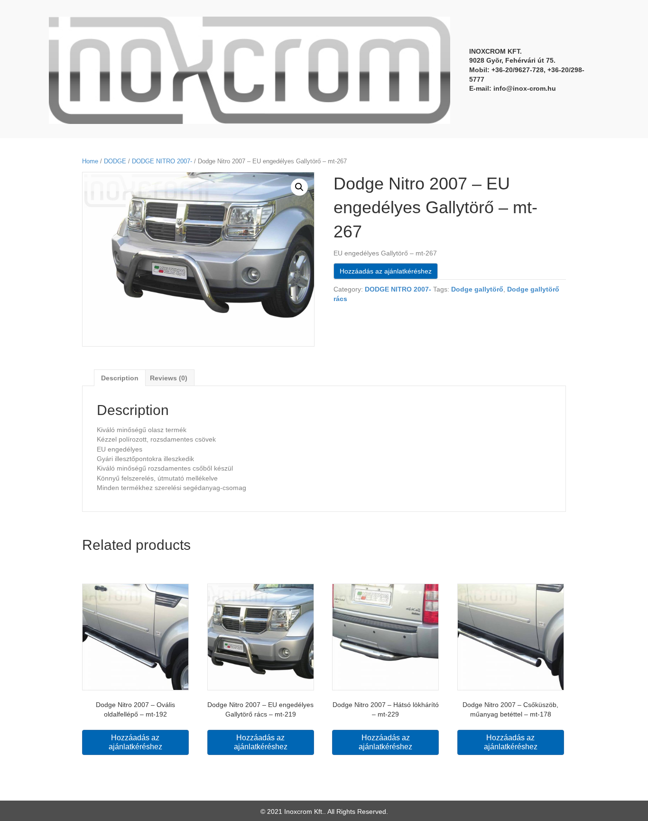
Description (120, 378)
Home (90, 161)
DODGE (115, 161)
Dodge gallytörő (477, 289)
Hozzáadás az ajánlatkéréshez (386, 271)
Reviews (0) (168, 378)
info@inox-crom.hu (524, 88)
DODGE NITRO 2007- (162, 161)
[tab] (120, 377)
